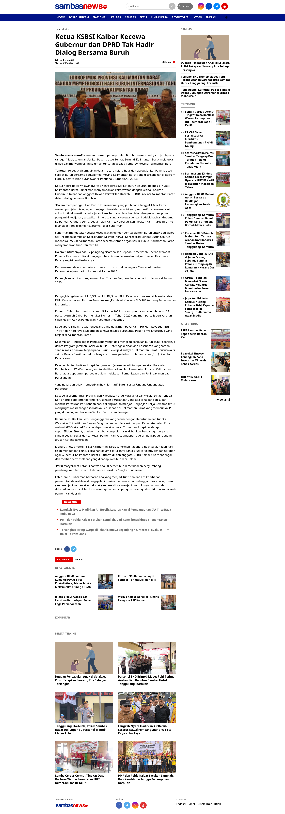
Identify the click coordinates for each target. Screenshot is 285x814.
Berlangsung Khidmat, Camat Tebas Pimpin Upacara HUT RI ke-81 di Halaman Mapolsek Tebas (199, 180)
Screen (186, 6)
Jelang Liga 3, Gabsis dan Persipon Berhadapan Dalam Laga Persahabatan (74, 600)
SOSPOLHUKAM (79, 17)
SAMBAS (130, 17)
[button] (226, 16)
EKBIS (143, 17)
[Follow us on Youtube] (143, 805)
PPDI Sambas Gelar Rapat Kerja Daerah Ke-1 (194, 334)
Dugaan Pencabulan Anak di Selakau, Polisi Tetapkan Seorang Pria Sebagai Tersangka (80, 680)
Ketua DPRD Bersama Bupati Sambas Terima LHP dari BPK (137, 578)
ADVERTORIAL (181, 17)
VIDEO (198, 17)
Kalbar (66, 29)
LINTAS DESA (159, 17)
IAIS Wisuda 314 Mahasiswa (191, 378)
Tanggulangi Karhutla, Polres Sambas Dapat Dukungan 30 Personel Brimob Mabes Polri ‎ (81, 729)
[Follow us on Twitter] (127, 805)
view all (222, 399)
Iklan (217, 804)
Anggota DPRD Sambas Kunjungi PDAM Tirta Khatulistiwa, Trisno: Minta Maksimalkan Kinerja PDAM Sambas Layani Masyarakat (73, 583)
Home (58, 29)
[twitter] (216, 6)
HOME (61, 17)
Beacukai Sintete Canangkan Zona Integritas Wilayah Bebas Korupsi (193, 359)
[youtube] (224, 6)
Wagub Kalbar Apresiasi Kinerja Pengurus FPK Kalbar (138, 598)
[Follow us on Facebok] (119, 805)
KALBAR (116, 17)
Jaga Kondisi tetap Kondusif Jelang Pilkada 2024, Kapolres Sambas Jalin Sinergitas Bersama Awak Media (200, 307)
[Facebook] (67, 549)
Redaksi (181, 804)
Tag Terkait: (64, 559)
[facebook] (209, 6)
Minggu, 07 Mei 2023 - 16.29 (67, 63)
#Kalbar (79, 559)
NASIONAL (100, 17)
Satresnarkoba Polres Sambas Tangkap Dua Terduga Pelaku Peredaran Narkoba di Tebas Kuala (199, 159)
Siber (192, 804)
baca (168, 62)
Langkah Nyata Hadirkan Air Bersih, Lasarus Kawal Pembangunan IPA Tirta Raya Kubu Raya (144, 729)
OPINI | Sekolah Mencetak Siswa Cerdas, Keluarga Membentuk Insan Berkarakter (197, 284)
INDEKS (211, 17)
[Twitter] (74, 549)
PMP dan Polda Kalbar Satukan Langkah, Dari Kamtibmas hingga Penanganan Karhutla (146, 779)
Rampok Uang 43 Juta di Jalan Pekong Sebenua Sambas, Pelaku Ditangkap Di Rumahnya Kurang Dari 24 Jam (200, 262)
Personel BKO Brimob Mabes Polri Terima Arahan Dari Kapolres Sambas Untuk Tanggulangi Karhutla (146, 680)
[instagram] (201, 6)
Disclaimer (205, 804)
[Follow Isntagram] (135, 805)
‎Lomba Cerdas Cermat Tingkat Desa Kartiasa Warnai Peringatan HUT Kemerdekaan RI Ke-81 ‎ (79, 779)
